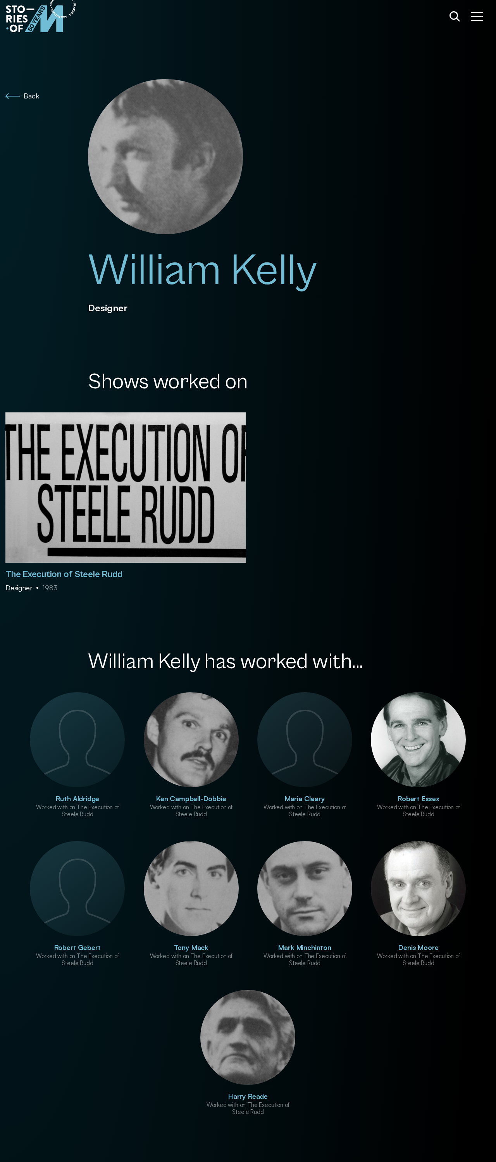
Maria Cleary (305, 798)
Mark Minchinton (304, 947)
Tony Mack (191, 947)
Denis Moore (418, 947)
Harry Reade (248, 1096)
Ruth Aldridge (78, 798)
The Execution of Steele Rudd (63, 574)
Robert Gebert (77, 947)
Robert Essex (418, 798)
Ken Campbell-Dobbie (191, 798)
